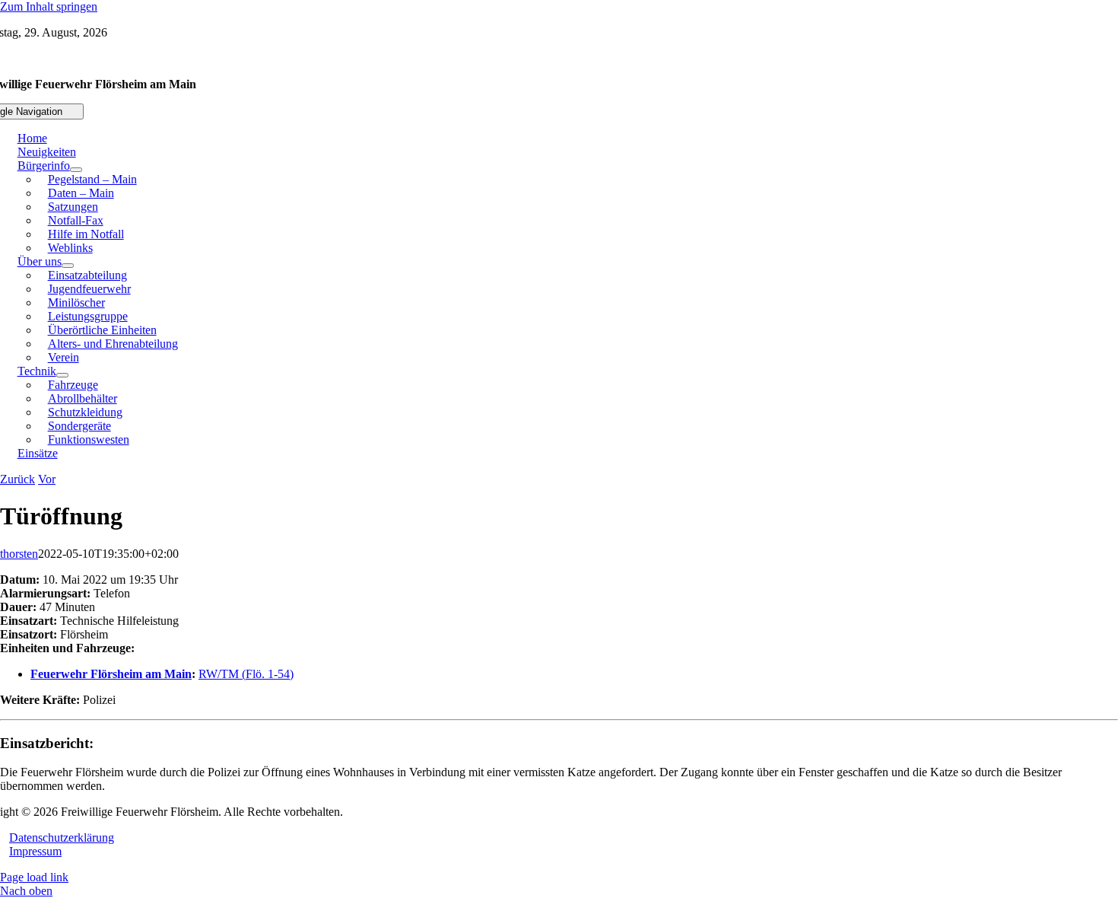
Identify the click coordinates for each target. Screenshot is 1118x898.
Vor (47, 479)
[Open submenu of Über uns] (68, 265)
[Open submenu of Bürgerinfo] (76, 169)
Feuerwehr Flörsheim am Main (111, 673)
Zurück (17, 479)
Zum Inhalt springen (48, 6)
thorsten (19, 553)
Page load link (34, 877)
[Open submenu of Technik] (62, 375)
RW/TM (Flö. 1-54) (246, 673)
